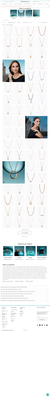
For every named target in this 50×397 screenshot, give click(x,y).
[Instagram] (37, 325)
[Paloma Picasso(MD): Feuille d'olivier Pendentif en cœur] (8, 110)
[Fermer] (49, 6)
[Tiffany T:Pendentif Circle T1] (30, 200)
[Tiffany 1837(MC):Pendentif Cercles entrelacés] (30, 54)
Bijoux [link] (11, 3)
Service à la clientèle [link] (11, 1)
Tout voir (11, 24)
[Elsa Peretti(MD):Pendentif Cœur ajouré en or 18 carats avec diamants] (42, 178)
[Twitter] (45, 325)
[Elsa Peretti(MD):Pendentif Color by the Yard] (8, 144)
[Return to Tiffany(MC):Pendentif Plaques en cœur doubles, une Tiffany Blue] (19, 189)
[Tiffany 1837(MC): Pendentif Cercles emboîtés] (42, 54)
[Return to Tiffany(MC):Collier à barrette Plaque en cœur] (30, 99)
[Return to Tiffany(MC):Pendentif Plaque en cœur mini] (19, 54)
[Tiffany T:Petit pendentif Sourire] (30, 65)
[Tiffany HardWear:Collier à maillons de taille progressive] (30, 76)
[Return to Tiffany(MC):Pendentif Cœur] (42, 144)
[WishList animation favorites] (45, 1)
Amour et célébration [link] (18, 3)
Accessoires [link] (40, 3)
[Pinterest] (42, 325)
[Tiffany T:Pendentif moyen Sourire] (42, 155)
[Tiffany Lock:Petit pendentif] (42, 42)
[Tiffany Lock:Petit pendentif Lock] (19, 223)
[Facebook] (40, 325)
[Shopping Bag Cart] (48, 1)
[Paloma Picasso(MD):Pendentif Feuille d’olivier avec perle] (42, 99)
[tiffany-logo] (25, 1)
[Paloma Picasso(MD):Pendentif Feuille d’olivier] (19, 121)
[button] (1, 1)
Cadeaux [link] (46, 3)
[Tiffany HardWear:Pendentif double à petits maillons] (30, 31)
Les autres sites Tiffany (22, 308)
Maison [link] (34, 3)
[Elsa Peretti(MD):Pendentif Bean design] (19, 144)
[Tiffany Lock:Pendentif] (30, 42)
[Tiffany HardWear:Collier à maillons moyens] (42, 189)
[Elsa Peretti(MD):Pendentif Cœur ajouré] (19, 99)
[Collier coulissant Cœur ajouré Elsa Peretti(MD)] (19, 155)
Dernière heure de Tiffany (41, 307)
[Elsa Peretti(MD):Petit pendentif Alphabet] (19, 110)
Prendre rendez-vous (38, 1)
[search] (1, 1)
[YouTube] (47, 325)
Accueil (3, 20)
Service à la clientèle (4, 308)
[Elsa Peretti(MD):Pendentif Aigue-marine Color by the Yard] (19, 133)
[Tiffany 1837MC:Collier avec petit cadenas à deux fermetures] (30, 178)
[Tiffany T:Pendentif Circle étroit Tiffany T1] (19, 200)
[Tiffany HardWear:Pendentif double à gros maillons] (42, 76)
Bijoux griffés (6, 20)
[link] (4, 1)
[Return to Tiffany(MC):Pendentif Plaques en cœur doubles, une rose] (30, 189)
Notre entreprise (13, 307)
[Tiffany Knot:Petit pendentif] (8, 88)
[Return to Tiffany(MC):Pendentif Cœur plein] (8, 155)
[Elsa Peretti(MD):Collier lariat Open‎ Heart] (30, 155)
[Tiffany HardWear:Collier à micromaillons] (42, 31)
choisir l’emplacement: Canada (7, 330)
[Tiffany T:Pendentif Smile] (8, 31)
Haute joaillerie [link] (4, 3)
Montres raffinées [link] (27, 3)
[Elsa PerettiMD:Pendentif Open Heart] (42, 223)
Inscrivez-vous (42, 319)
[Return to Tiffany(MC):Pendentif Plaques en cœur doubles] (8, 54)
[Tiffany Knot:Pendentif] (8, 42)
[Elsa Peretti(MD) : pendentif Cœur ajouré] (8, 99)
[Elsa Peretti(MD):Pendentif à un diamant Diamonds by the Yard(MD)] (42, 110)
